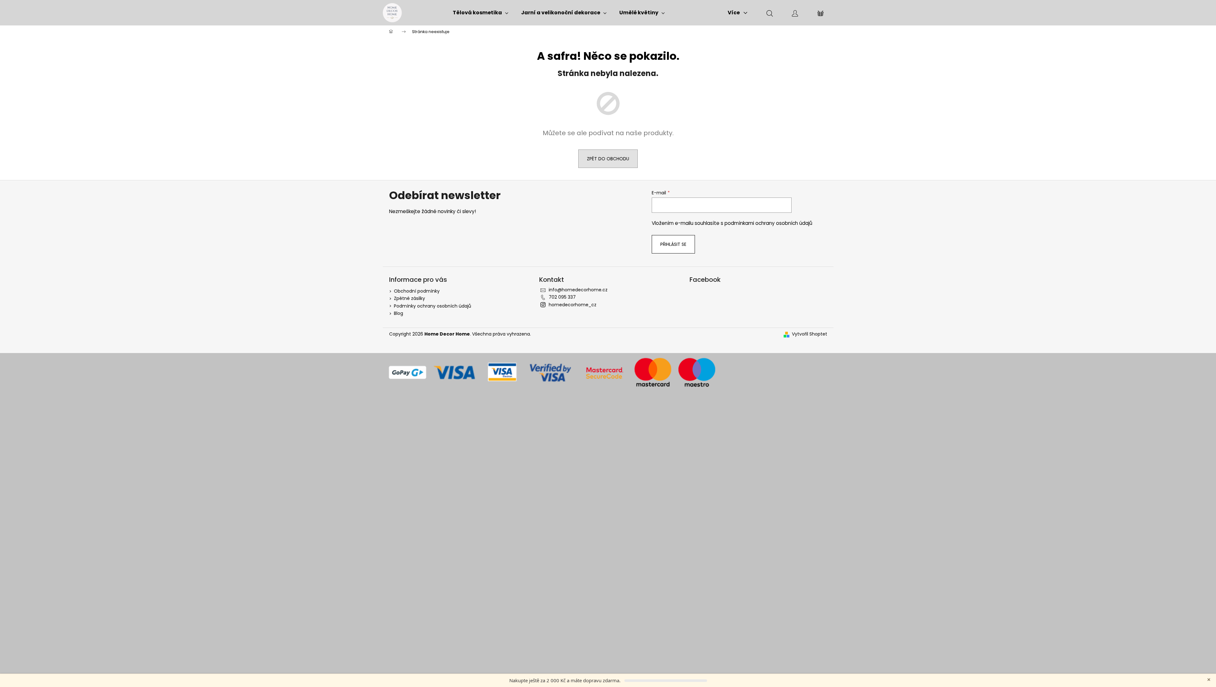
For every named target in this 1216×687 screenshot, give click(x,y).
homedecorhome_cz (572, 305)
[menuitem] (480, 12)
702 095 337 (562, 297)
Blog (398, 313)
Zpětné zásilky (409, 298)
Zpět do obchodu (608, 159)
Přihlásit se (673, 244)
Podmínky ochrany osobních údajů (432, 306)
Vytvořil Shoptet (809, 334)
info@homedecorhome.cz (578, 290)
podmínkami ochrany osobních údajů (768, 223)
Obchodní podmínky (417, 291)
